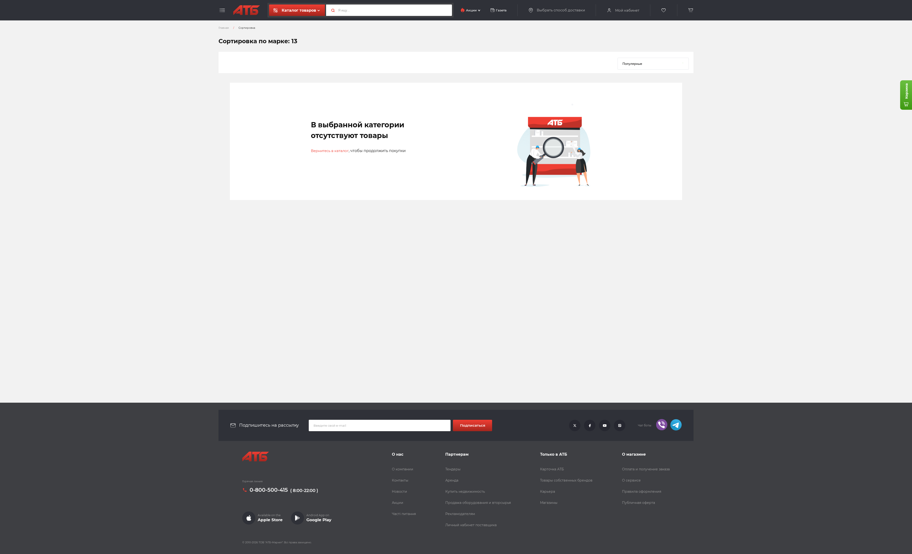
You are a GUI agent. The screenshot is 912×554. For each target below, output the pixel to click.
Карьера (547, 491)
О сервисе (631, 480)
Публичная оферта (638, 503)
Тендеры (453, 469)
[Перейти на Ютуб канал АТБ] (604, 425)
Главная (223, 27)
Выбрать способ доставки (561, 10)
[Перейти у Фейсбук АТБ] (589, 425)
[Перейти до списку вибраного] (663, 10)
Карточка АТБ (552, 469)
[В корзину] (691, 10)
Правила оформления (641, 491)
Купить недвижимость (465, 491)
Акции (397, 503)
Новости (399, 491)
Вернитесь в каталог (330, 150)
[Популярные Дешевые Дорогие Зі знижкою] (653, 62)
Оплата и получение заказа (646, 469)
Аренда (451, 480)
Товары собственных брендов (566, 480)
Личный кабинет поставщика (471, 525)
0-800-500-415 (269, 490)
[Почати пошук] (331, 10)
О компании (402, 469)
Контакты (400, 480)
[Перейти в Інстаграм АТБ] (619, 425)
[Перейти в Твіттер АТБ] (574, 425)
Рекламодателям (460, 514)
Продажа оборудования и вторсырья (478, 503)
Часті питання (404, 514)
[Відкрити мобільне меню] (222, 10)
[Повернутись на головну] (246, 10)
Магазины (548, 503)
